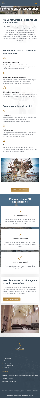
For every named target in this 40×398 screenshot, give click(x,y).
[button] (36, 3)
